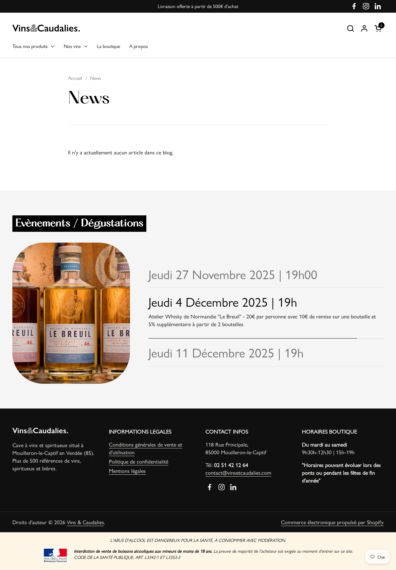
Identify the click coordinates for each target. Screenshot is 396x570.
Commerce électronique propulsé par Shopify (332, 522)
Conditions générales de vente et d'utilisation (145, 448)
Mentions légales (127, 470)
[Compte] (364, 28)
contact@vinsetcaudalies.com (238, 472)
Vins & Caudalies (85, 522)
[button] (350, 28)
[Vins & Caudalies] (46, 28)
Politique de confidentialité (138, 461)
